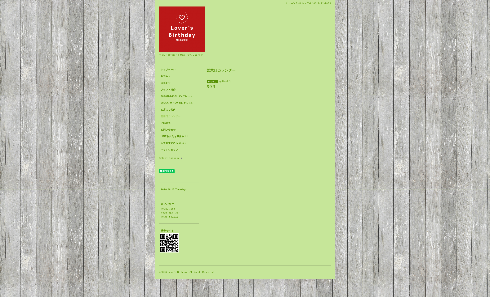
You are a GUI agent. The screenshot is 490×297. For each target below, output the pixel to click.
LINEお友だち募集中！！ (175, 136)
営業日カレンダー (171, 116)
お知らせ (166, 76)
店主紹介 (166, 83)
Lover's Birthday (178, 272)
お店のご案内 (168, 109)
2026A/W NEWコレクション (177, 103)
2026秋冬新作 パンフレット (177, 96)
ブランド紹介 (168, 89)
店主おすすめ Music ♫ (174, 143)
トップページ (168, 69)
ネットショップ (169, 149)
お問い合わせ (168, 129)
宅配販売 (166, 123)
